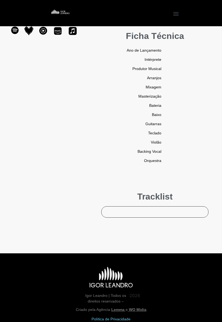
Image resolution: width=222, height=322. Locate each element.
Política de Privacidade (111, 319)
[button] (176, 13)
